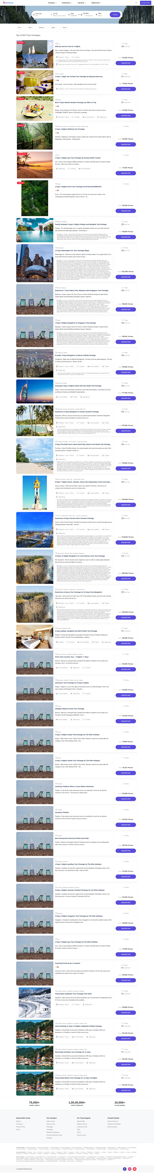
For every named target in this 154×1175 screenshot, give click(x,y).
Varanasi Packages (56, 1149)
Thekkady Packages (89, 1147)
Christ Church (19, 1159)
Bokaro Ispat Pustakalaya (115, 1158)
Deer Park (70, 1158)
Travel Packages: (20, 1147)
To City (55, 13)
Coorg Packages (132, 1147)
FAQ (78, 1129)
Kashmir (40, 1152)
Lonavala (79, 1153)
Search (115, 14)
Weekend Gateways (53, 1132)
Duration (86, 13)
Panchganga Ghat (92, 1156)
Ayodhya (134, 1152)
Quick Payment (112, 1127)
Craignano (131, 1156)
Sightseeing (95, 3)
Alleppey (30, 1152)
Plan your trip (51, 1124)
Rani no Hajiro (40, 1159)
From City (38, 13)
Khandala (59, 1152)
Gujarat (104, 1152)
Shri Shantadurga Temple (22, 1158)
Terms (18, 1129)
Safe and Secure (112, 1121)
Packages (51, 3)
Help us (18, 1121)
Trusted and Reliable (114, 1124)
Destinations (66, 3)
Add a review (51, 1121)
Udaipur (110, 1152)
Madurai (116, 1152)
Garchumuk (80, 1161)
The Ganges (63, 1161)
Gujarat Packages (124, 1149)
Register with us (82, 1124)
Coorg (128, 1152)
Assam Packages (55, 1147)
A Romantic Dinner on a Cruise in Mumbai (55, 1158)
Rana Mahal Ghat (40, 1156)
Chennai (19, 1153)
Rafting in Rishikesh (30, 1159)
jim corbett (47, 1152)
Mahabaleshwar (62, 1153)
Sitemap (49, 1138)
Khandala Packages (113, 1149)
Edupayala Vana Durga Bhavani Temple (116, 1156)
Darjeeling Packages (101, 1147)
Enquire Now (125, 63)
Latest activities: (20, 1156)
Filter (99, 13)
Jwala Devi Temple (79, 1158)
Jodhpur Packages (101, 1149)
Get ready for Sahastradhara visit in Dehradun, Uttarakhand (30, 1161)
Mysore (77, 1152)
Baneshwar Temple (101, 1158)
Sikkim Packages (122, 1147)
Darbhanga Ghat (30, 1156)
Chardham (97, 1152)
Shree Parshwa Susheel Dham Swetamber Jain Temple (59, 1159)
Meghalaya (53, 1153)
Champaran (101, 1156)
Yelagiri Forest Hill (90, 1158)
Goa (35, 1152)
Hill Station (110, 1159)
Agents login (81, 1121)
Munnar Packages (65, 1147)
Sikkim (65, 1152)
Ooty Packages (111, 1147)
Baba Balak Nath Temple (37, 1158)
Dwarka (40, 1153)
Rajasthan (90, 1152)
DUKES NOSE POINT (52, 1161)
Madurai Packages (31, 1147)
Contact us (19, 1124)
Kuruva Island (71, 1161)
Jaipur (91, 1153)
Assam (97, 1153)
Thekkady (46, 1153)
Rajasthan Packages (68, 1149)
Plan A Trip (146, 3)
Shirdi (53, 1152)
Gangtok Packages (32, 1149)
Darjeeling (33, 1153)
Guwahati (26, 1153)
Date (72, 13)
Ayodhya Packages (80, 1149)
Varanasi (122, 1152)
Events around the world (54, 1135)
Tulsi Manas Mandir (52, 1156)
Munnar (83, 1152)
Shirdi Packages (91, 1149)
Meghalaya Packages (43, 1147)
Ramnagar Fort (62, 1156)
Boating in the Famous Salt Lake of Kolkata (85, 1159)
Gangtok (71, 1152)
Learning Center (82, 1127)
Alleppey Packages (77, 1147)
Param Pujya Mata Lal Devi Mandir (77, 1156)
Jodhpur (86, 1153)
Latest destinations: (21, 1152)
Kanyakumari (72, 1153)
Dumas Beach (101, 1159)
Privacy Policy (20, 1127)
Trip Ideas (81, 3)
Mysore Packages (21, 1149)
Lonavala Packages (44, 1149)
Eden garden (126, 1158)
